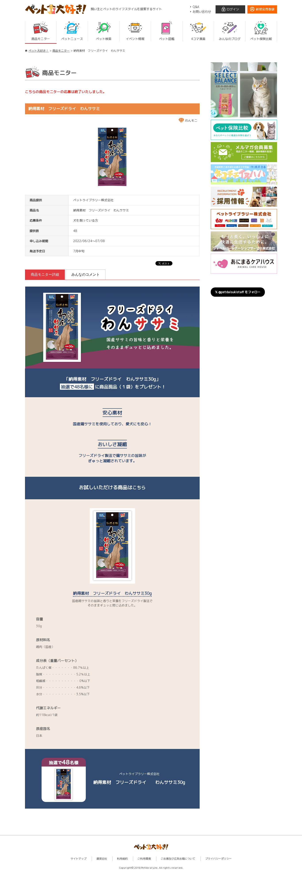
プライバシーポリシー (218, 859)
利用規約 (122, 859)
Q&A (196, 7)
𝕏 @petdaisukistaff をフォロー (237, 292)
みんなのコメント (85, 274)
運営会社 (101, 859)
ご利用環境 (144, 859)
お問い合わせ (202, 11)
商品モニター (61, 51)
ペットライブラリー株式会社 (93, 200)
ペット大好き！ (39, 51)
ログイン (233, 9)
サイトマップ (78, 859)
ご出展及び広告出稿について (178, 859)
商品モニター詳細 (45, 274)
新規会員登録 (265, 9)
